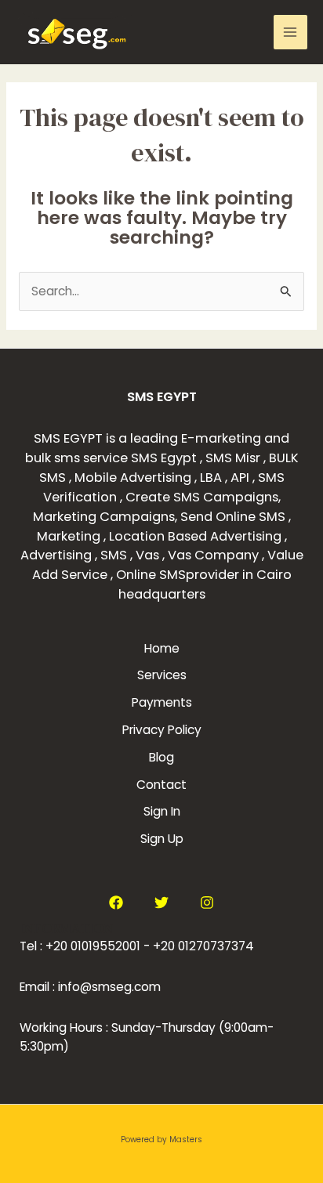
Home (162, 648)
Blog (161, 757)
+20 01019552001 (92, 946)
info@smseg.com (109, 987)
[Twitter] (161, 902)
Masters (185, 1139)
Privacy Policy (161, 730)
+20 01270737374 (203, 946)
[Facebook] (116, 902)
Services (162, 675)
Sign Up (161, 838)
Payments (162, 702)
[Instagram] (207, 902)
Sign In (161, 811)
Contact (161, 784)
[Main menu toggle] (290, 32)
